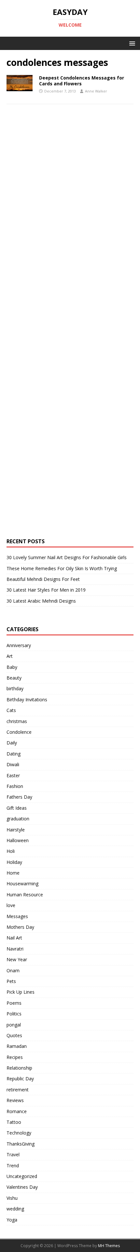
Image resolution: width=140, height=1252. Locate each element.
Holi (11, 851)
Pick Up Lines (21, 992)
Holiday (14, 862)
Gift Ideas (17, 808)
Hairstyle (16, 830)
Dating (14, 754)
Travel (13, 1154)
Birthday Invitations (27, 699)
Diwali (13, 764)
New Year (17, 959)
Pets (11, 981)
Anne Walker (96, 91)
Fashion (15, 786)
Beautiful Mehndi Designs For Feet (43, 579)
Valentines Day (22, 1187)
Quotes (14, 1035)
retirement (18, 1089)
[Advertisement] (55, 229)
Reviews (15, 1100)
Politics (14, 1014)
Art (10, 656)
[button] (131, 43)
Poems (14, 1003)
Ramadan (17, 1046)
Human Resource (25, 894)
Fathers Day (19, 797)
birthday (15, 688)
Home (13, 873)
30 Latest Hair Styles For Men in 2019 (46, 590)
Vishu (12, 1198)
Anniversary (19, 645)
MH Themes (109, 1245)
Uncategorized (22, 1176)
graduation (18, 819)
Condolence (19, 732)
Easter (13, 775)
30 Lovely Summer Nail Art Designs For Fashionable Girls (67, 557)
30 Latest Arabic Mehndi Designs (41, 601)
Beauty (14, 678)
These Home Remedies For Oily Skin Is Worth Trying (62, 568)
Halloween (18, 840)
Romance (17, 1111)
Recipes (15, 1057)
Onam (13, 970)
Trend (13, 1165)
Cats (11, 710)
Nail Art (14, 938)
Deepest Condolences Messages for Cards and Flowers (81, 81)
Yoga (12, 1220)
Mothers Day (20, 927)
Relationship (19, 1068)
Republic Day (20, 1078)
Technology (19, 1133)
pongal (14, 1025)
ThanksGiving (21, 1144)
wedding (15, 1209)
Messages (17, 916)
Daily (12, 743)
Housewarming (22, 883)
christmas (17, 721)
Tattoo (14, 1122)
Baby (12, 667)
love (11, 905)
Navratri (15, 949)
